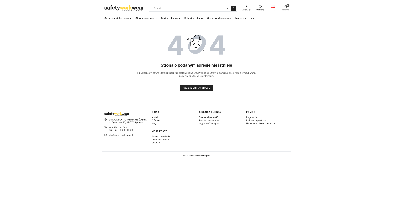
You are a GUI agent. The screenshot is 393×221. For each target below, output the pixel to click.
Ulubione (156, 142)
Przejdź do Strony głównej (196, 88)
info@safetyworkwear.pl (121, 135)
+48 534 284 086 (118, 127)
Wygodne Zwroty (208, 123)
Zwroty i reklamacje (209, 120)
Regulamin (251, 117)
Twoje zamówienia (161, 136)
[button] (233, 8)
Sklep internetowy (195, 155)
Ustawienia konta (160, 139)
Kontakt (155, 117)
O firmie (156, 120)
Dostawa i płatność (208, 117)
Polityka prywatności (256, 120)
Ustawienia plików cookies (259, 123)
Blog (154, 123)
